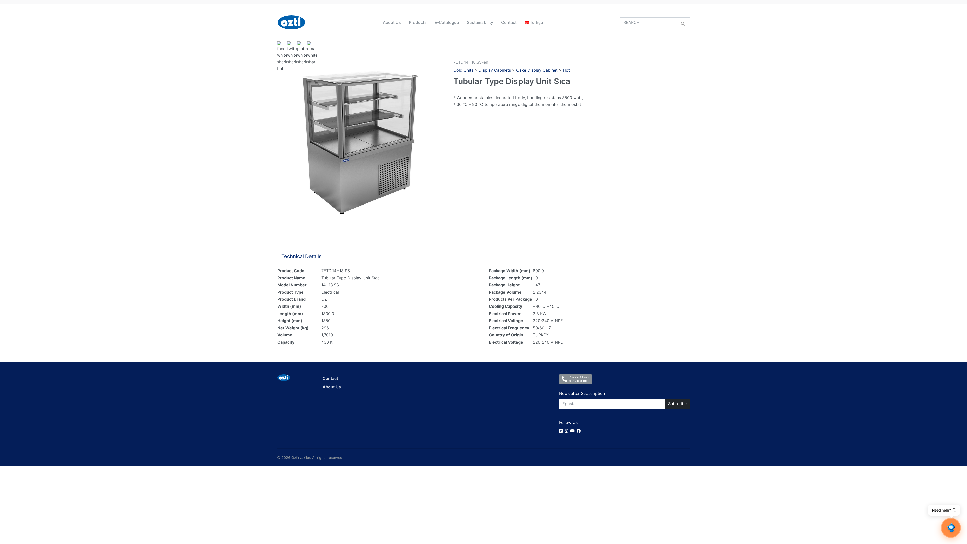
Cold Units (463, 70)
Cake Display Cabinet (537, 70)
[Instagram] (567, 431)
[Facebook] (580, 431)
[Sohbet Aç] (951, 528)
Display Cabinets (495, 70)
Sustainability (480, 22)
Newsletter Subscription (582, 393)
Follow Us (568, 422)
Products (418, 22)
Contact (509, 22)
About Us (392, 22)
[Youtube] (573, 431)
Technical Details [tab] (301, 256)
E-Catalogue (447, 22)
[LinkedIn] (562, 431)
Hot (566, 70)
